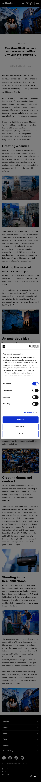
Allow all (20, 419)
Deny (20, 434)
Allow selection (20, 427)
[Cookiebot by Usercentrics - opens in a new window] (29, 346)
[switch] (35, 390)
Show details (29, 413)
